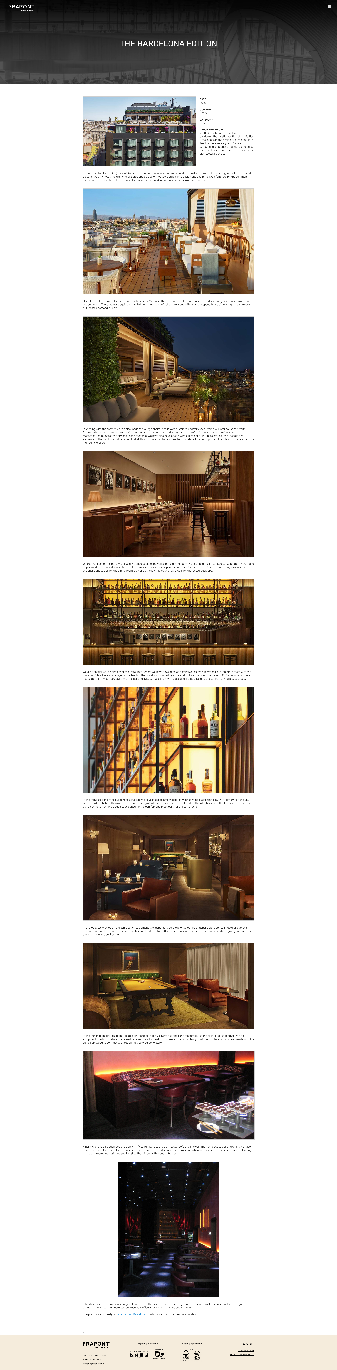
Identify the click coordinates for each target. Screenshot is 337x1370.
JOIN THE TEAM (246, 1350)
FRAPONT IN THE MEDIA (242, 1354)
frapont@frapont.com (93, 1363)
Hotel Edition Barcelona (130, 1314)
